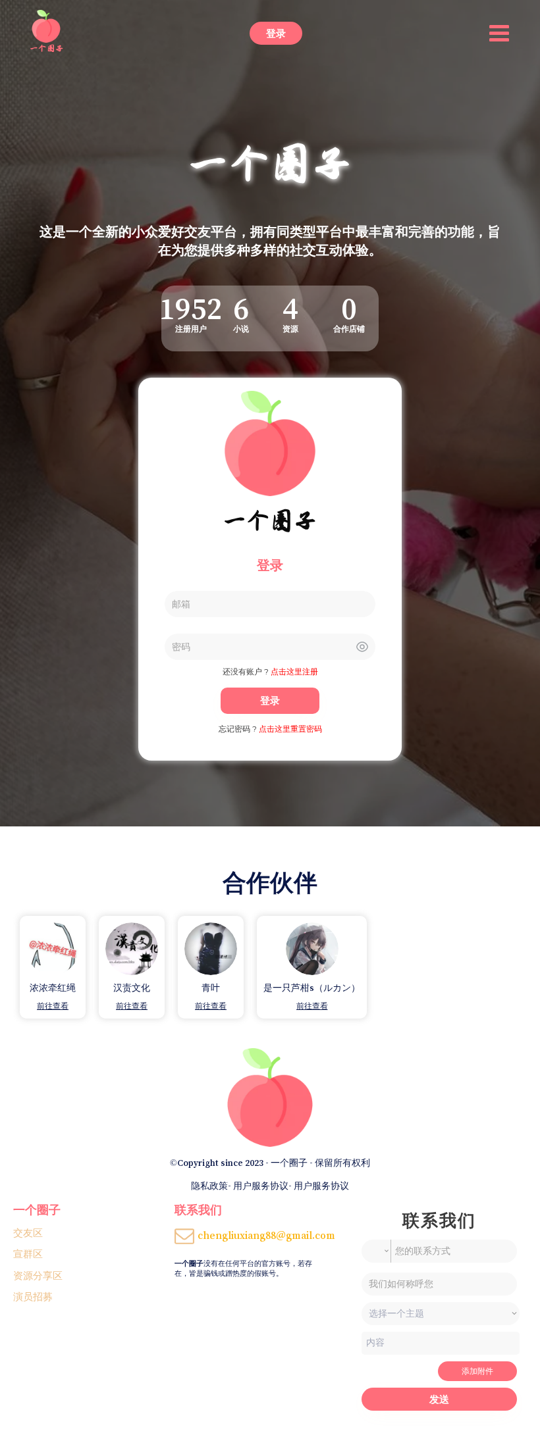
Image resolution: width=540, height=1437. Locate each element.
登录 (276, 33)
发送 (439, 1399)
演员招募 (33, 1296)
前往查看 (52, 1006)
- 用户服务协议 (258, 1185)
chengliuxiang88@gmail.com (266, 1235)
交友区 (28, 1233)
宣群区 (28, 1254)
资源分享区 (38, 1275)
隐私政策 (209, 1185)
